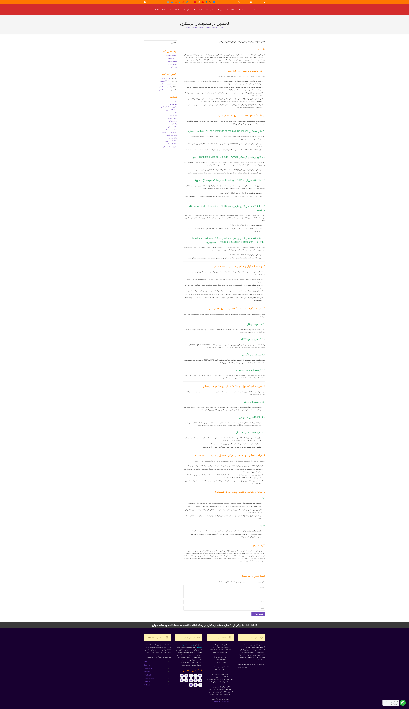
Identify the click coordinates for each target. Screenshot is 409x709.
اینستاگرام (199, 647)
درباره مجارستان (172, 127)
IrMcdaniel (147, 675)
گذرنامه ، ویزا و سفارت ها (169, 132)
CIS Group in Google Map (220, 702)
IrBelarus (147, 685)
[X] (210, 2)
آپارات (187, 644)
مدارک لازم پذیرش (171, 135)
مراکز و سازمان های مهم (170, 146)
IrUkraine (147, 681)
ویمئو (182, 644)
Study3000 (147, 665)
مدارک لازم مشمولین (171, 141)
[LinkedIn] (206, 2)
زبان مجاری (174, 67)
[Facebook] (214, 2)
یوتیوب (192, 644)
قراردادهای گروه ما (171, 129)
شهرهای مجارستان (171, 64)
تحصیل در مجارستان (165, 84)
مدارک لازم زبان (172, 138)
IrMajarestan (148, 668)
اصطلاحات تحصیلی (171, 110)
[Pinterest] (195, 2)
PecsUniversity (149, 678)
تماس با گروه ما (172, 115)
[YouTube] (202, 2)
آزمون (175, 101)
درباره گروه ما (173, 124)
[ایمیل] (168, 2)
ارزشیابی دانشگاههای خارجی (169, 107)
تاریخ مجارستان (172, 58)
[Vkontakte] (172, 2)
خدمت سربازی (173, 121)
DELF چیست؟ (166, 78)
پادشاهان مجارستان (171, 55)
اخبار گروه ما (173, 104)
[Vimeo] (179, 2)
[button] (240, 9)
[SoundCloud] (176, 2)
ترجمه (175, 112)
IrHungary (147, 672)
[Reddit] (183, 2)
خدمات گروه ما (172, 118)
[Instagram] (199, 2)
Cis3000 (146, 662)
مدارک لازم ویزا (172, 144)
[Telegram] (187, 2)
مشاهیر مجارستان (172, 61)
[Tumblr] (191, 2)
